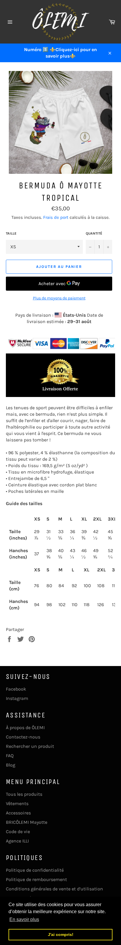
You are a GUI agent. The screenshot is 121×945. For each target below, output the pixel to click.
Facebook (16, 689)
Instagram (17, 698)
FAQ (10, 755)
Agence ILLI (17, 841)
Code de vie (18, 831)
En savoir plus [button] (24, 919)
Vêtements (17, 803)
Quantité (94, 233)
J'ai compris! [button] (60, 934)
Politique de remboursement (36, 879)
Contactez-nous (23, 737)
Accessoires (18, 813)
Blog (10, 765)
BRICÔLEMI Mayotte (26, 822)
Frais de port (55, 217)
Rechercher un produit (30, 746)
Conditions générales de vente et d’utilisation (54, 889)
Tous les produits (24, 794)
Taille (11, 233)
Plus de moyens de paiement (59, 298)
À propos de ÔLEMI (25, 727)
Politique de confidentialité (35, 870)
